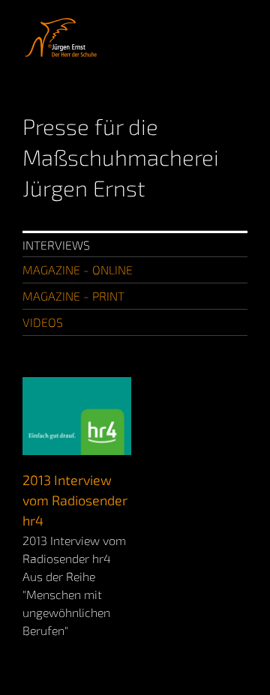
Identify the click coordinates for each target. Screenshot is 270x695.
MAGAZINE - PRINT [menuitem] (73, 296)
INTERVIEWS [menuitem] (56, 245)
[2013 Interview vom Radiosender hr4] (76, 386)
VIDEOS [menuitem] (42, 322)
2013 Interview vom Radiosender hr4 (75, 500)
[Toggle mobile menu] (242, 23)
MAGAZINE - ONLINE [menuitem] (77, 269)
